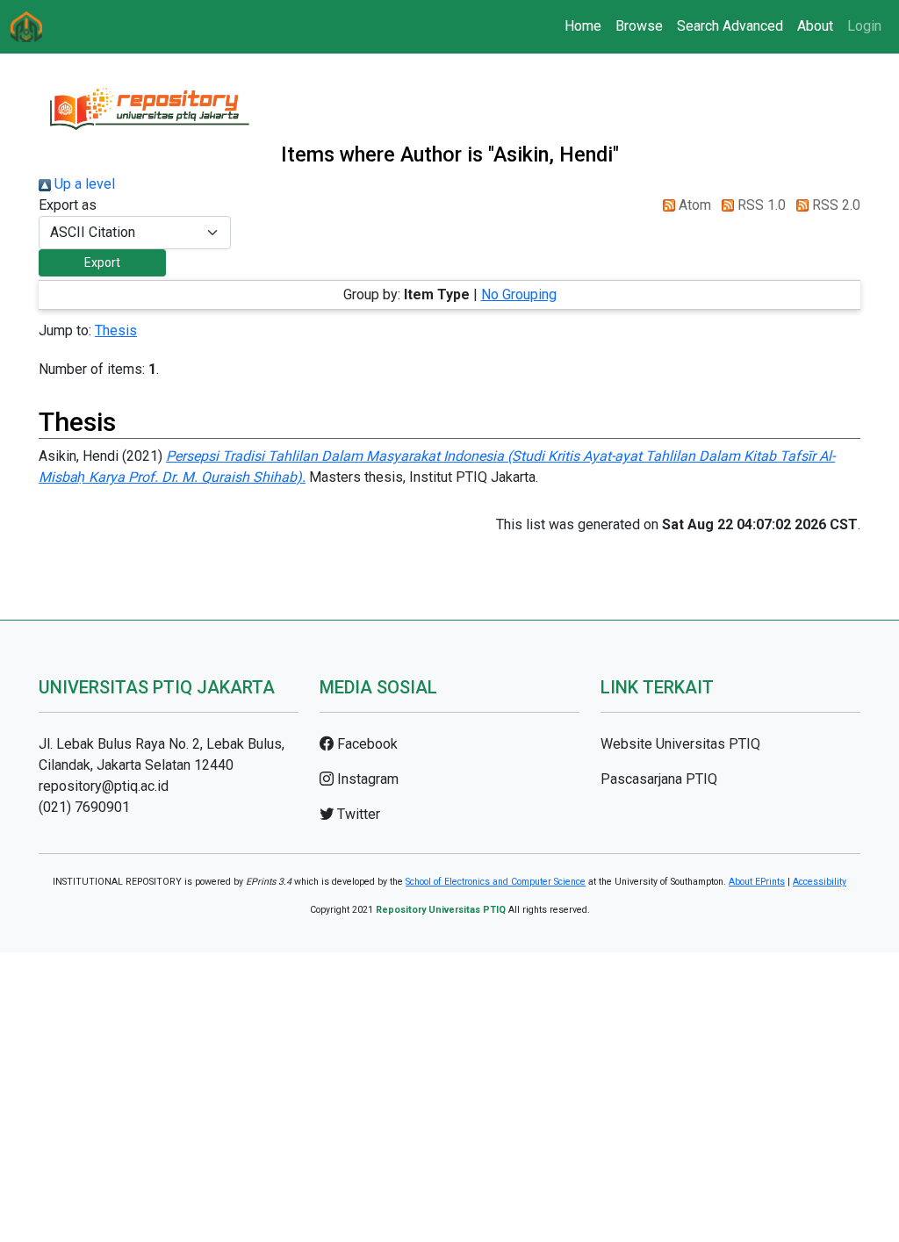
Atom (693, 205)
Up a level (83, 184)
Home (583, 26)
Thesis (116, 330)
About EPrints (757, 881)
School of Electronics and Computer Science (496, 881)
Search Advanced (730, 26)
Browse (639, 26)
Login (864, 26)
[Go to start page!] (26, 27)
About (815, 26)
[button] (102, 262)
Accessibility (819, 881)
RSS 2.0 (834, 205)
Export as (68, 205)
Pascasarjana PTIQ (659, 779)
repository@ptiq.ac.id (104, 786)
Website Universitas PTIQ (680, 744)
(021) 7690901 (84, 807)
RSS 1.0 (760, 205)
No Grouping (519, 294)
